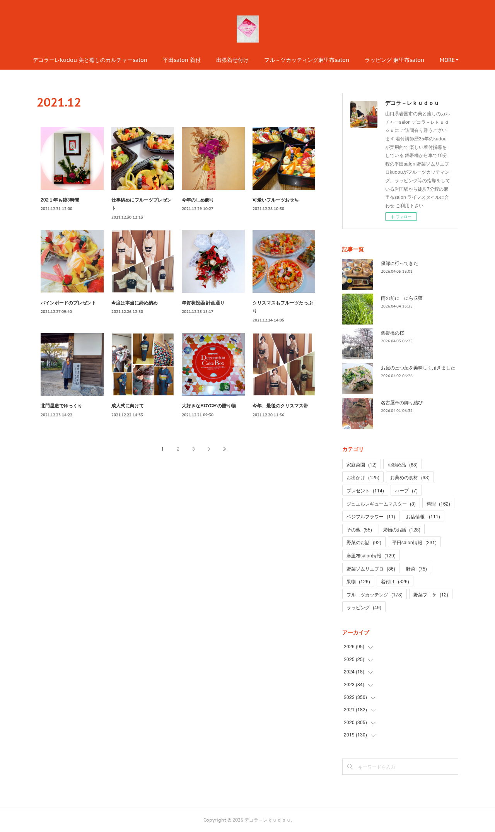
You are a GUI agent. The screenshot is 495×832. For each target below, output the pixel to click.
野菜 (416, 568)
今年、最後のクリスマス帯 (280, 405)
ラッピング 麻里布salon (394, 59)
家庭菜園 (361, 464)
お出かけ (362, 477)
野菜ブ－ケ (430, 594)
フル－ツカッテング (374, 594)
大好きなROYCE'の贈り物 (209, 405)
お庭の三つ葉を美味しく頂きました (418, 367)
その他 (359, 529)
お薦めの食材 (410, 477)
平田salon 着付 (182, 59)
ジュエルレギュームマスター (381, 503)
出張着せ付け (232, 59)
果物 (358, 581)
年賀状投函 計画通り (203, 302)
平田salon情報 (414, 542)
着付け (395, 581)
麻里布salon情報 (371, 555)
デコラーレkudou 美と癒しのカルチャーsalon (90, 59)
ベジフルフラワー (370, 516)
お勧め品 (402, 464)
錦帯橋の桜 (392, 332)
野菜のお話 (363, 542)
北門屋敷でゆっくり (61, 405)
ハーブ (406, 490)
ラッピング (363, 607)
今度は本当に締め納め (134, 302)
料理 (438, 503)
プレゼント (365, 490)
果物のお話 (401, 529)
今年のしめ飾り (198, 199)
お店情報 (423, 516)
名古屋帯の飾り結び (402, 402)
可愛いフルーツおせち (276, 199)
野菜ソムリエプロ (370, 568)
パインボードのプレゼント (68, 302)
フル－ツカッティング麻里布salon (306, 59)
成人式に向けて (127, 405)
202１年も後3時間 (60, 199)
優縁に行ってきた (399, 263)
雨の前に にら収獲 (402, 297)
